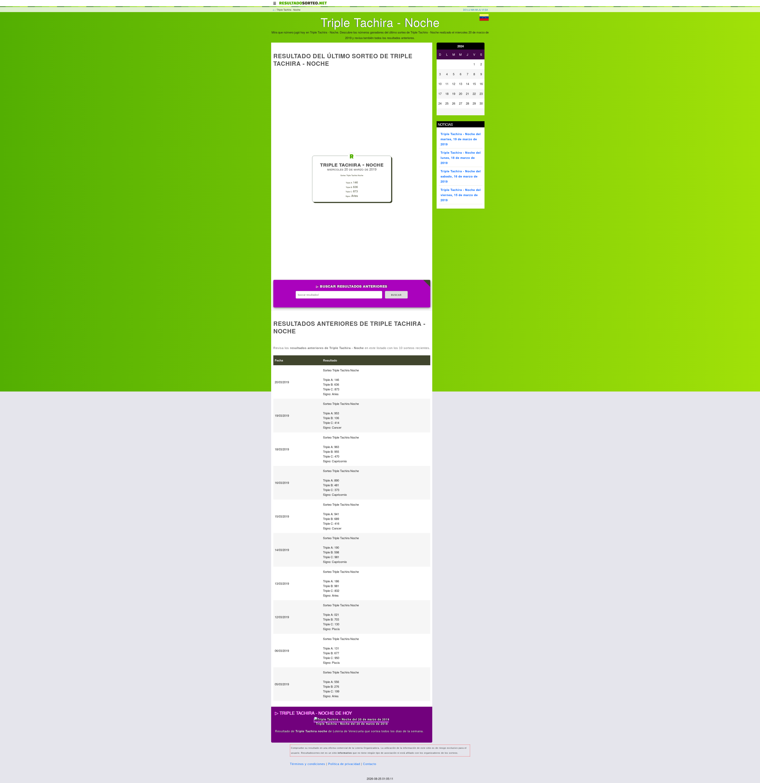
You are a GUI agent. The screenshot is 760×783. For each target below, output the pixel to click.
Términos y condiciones (307, 764)
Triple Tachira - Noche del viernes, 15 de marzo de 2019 (461, 195)
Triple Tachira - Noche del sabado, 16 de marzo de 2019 (461, 176)
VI (483, 9)
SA (486, 9)
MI (476, 9)
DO (465, 9)
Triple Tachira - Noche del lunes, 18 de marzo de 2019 (461, 157)
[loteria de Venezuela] (303, 5)
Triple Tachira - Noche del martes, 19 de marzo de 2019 (461, 139)
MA (473, 9)
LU (468, 9)
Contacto (369, 764)
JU (479, 9)
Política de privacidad (344, 764)
